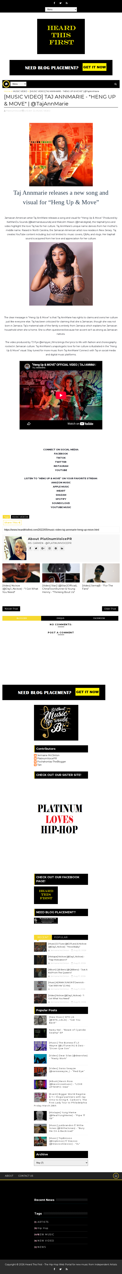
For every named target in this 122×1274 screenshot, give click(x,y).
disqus (60, 618)
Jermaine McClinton (48, 755)
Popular (61, 937)
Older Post (110, 608)
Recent (43, 937)
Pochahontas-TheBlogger (51, 761)
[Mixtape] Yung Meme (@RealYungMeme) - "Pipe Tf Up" (67, 1115)
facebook (99, 618)
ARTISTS (43, 1222)
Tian (39, 765)
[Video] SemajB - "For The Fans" (97, 587)
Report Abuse (43, 1191)
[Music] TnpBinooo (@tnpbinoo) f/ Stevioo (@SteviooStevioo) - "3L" (64, 1141)
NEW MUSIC (45, 1234)
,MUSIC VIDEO (43, 110)
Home (7, 91)
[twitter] (60, 3)
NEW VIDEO (45, 1240)
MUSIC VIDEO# (20, 517)
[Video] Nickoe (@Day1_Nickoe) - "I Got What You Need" (20, 589)
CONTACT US (25, 1175)
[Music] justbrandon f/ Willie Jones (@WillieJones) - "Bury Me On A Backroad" (67, 1128)
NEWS (41, 1247)
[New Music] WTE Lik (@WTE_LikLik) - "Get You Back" (65, 1020)
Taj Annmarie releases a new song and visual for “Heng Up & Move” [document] (61, 197)
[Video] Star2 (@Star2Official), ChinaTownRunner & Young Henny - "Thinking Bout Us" (59, 589)
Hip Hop (42, 1228)
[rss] (66, 3)
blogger (22, 618)
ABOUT (9, 1175)
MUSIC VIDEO (20, 91)
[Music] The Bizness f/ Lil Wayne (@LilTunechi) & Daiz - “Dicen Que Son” (67, 1045)
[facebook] (54, 3)
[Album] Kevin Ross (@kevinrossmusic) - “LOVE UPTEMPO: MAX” (66, 1084)
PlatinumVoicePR (47, 758)
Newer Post (11, 608)
